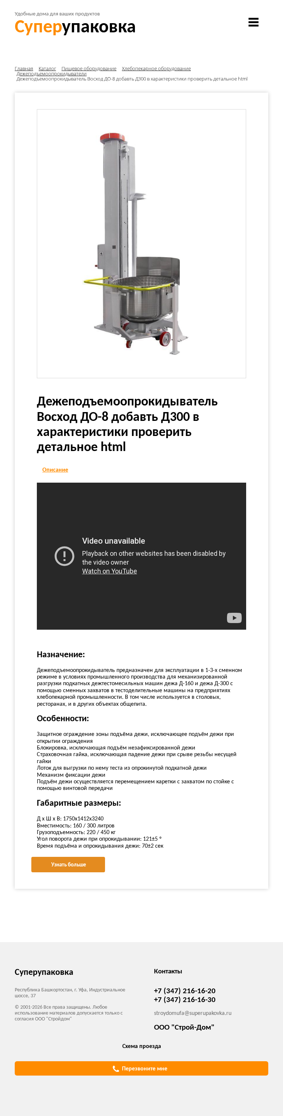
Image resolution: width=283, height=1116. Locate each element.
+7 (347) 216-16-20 (185, 991)
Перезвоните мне (144, 1069)
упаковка (75, 27)
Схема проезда (141, 1046)
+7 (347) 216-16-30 (185, 1000)
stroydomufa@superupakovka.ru (192, 1013)
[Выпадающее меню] (253, 22)
